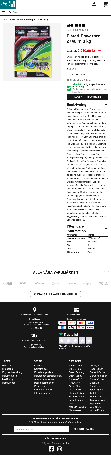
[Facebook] (51, 449)
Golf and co (75, 389)
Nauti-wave (75, 410)
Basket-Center (76, 365)
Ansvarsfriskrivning (44, 379)
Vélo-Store (95, 406)
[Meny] (3, 12)
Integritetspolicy (42, 393)
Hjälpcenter (8, 368)
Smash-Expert (97, 379)
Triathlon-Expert (98, 400)
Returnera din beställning (34, 347)
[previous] (104, 272)
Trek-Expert (96, 396)
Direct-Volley (75, 375)
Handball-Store (77, 393)
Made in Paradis (77, 406)
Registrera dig (83, 429)
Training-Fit (96, 393)
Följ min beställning (12, 372)
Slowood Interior (98, 375)
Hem (5, 19)
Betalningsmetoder (44, 382)
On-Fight (94, 365)
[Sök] (10, 12)
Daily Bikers (75, 368)
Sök (15, 12)
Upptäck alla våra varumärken (55, 294)
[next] (109, 272)
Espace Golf (75, 379)
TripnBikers (96, 403)
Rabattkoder (8, 382)
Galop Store (75, 386)
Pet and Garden (98, 372)
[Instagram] (59, 449)
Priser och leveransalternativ (43, 387)
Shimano (78, 29)
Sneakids (95, 386)
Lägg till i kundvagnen (87, 97)
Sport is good (96, 389)
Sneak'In (94, 382)
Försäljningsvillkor (43, 372)
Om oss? (38, 365)
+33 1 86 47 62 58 (35, 328)
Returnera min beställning (9, 377)
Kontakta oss (34, 319)
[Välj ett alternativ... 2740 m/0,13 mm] (87, 74)
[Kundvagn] (106, 4)
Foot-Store (74, 382)
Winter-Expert (97, 410)
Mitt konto (7, 365)
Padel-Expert (96, 368)
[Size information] (75, 69)
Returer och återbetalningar (48, 375)
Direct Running (76, 372)
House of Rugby (77, 396)
